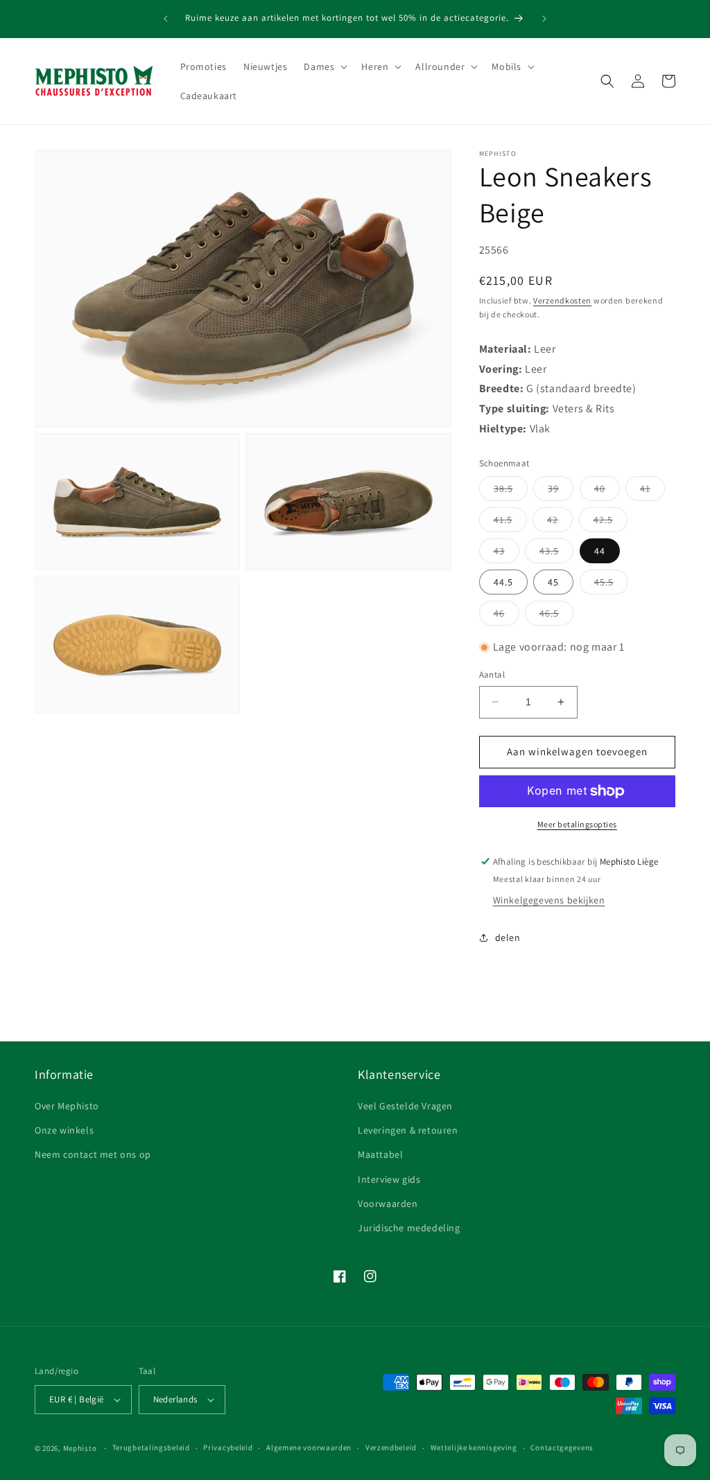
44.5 (503, 582)
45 (553, 582)
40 (607, 491)
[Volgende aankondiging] (544, 18)
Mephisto (80, 1448)
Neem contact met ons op (93, 1154)
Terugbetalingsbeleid (151, 1447)
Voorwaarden (388, 1203)
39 (560, 491)
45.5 (611, 584)
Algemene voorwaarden (309, 1447)
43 (506, 553)
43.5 (556, 553)
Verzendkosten (562, 300)
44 (599, 551)
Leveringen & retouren (408, 1130)
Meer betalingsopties (577, 824)
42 (560, 522)
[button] (324, 66)
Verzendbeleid (391, 1447)
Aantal (492, 674)
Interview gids (389, 1179)
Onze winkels (64, 1130)
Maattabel (380, 1154)
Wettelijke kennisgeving (474, 1447)
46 (506, 616)
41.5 (510, 522)
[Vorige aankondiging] (165, 18)
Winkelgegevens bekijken (549, 900)
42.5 (610, 522)
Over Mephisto (67, 1106)
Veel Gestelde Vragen (405, 1106)
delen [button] (508, 937)
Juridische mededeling (409, 1228)
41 (652, 491)
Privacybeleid (227, 1447)
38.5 (511, 491)
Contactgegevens (562, 1447)
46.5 (556, 616)
